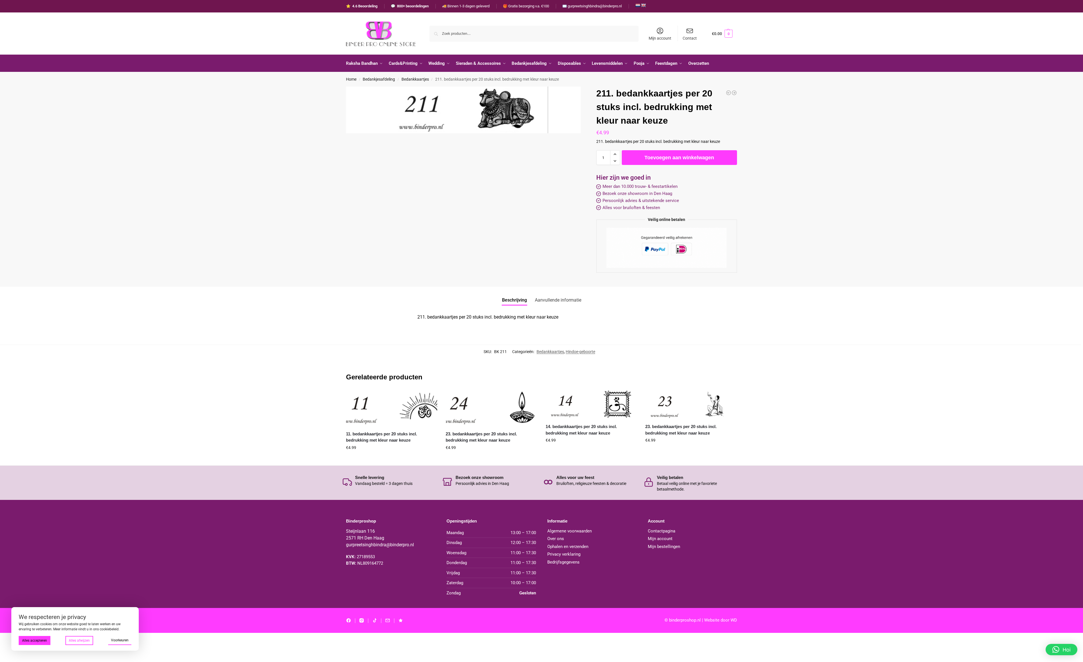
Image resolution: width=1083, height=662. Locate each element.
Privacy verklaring (563, 554)
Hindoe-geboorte (580, 351)
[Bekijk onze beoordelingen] (400, 620)
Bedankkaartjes (415, 79)
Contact (690, 38)
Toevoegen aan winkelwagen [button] (392, 459)
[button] (722, 33)
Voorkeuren (120, 640)
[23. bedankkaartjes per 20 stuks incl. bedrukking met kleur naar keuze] (491, 408)
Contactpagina (661, 531)
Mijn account (660, 38)
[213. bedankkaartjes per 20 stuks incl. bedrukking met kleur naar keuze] (734, 93)
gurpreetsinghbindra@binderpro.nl (380, 544)
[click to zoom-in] (463, 110)
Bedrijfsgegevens (563, 562)
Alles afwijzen (79, 640)
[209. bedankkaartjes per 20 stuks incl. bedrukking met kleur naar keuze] (728, 93)
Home (351, 79)
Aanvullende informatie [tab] (558, 300)
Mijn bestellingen (664, 546)
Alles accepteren (34, 640)
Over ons (555, 538)
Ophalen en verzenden (567, 546)
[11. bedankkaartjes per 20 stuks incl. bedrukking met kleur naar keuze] (391, 408)
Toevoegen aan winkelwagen (679, 157)
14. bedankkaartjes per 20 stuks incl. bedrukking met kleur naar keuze (581, 429)
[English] (643, 5)
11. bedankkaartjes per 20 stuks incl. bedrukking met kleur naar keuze (381, 437)
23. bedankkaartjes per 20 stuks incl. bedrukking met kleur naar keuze (481, 437)
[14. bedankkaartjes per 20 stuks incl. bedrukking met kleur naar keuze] (591, 404)
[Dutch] (637, 5)
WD (733, 620)
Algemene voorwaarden (569, 531)
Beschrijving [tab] (514, 300)
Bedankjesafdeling (379, 79)
